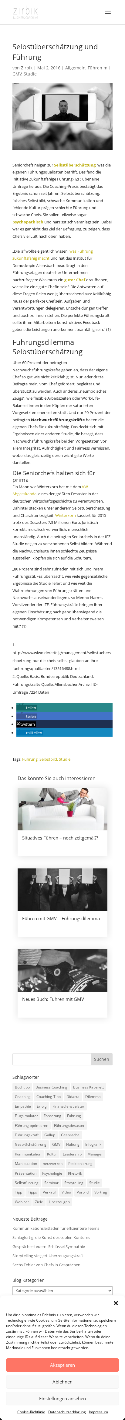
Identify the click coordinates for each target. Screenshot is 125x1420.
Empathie (23, 1106)
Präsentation (25, 1173)
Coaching (23, 1096)
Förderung (52, 1115)
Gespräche (70, 1135)
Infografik (93, 1144)
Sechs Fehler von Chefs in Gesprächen (46, 1264)
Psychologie (52, 1173)
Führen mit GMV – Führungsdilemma (61, 918)
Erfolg (42, 1106)
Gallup (49, 1135)
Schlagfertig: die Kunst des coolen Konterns (51, 1237)
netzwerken (52, 1163)
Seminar (51, 1182)
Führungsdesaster (69, 1125)
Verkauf (49, 1192)
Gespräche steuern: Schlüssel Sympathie (48, 1246)
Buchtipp (22, 1087)
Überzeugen (59, 1201)
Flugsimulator (26, 1115)
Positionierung (80, 1163)
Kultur (52, 1154)
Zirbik (26, 68)
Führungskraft (27, 1135)
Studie (30, 74)
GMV (56, 1144)
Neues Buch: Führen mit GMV (53, 999)
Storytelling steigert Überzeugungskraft (47, 1255)
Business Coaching (51, 1087)
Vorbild (83, 1192)
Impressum (98, 1412)
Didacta (72, 1096)
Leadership (72, 1154)
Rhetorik (75, 1173)
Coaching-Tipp (48, 1096)
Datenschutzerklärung (67, 1412)
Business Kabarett (88, 1087)
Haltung (72, 1144)
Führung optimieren (31, 1125)
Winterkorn (66, 515)
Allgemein (75, 68)
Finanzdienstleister (68, 1106)
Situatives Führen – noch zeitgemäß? (60, 838)
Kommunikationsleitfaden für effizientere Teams (55, 1228)
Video (66, 1192)
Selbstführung (27, 1182)
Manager (95, 1154)
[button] (116, 1303)
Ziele (39, 1201)
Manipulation (26, 1163)
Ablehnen (62, 1382)
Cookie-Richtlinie (31, 1412)
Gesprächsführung (30, 1144)
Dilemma (93, 1096)
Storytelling (73, 1182)
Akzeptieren (62, 1365)
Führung (30, 759)
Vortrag (100, 1192)
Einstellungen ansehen (62, 1398)
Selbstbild (48, 759)
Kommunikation (28, 1154)
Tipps (32, 1192)
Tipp (18, 1192)
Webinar (22, 1201)
